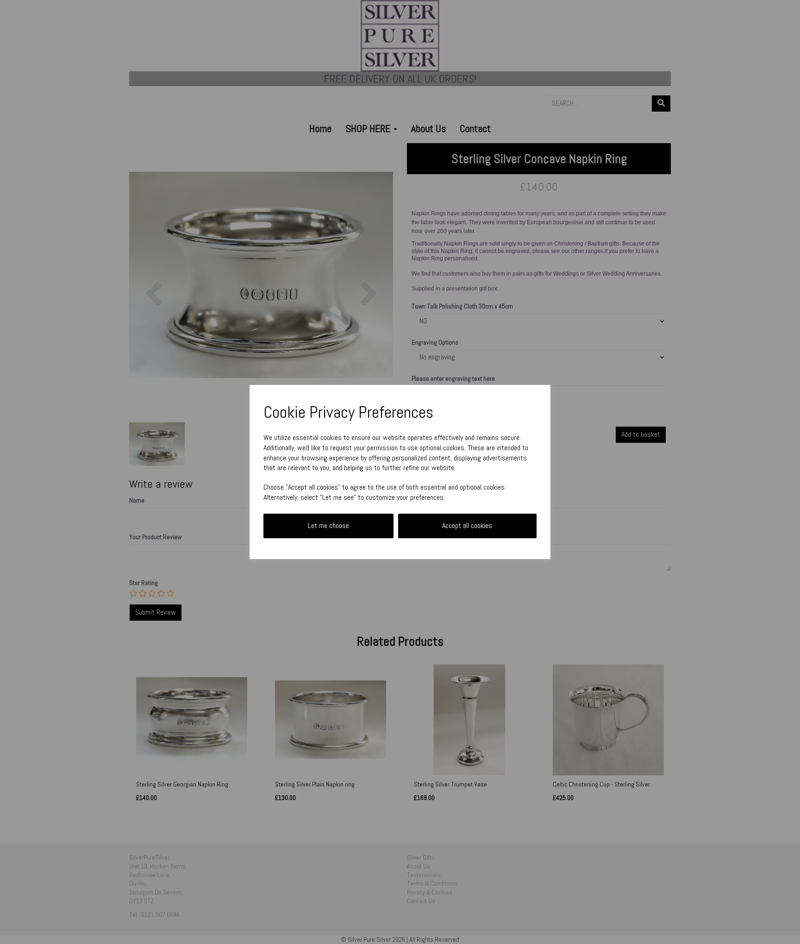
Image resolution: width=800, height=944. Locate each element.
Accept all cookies (467, 525)
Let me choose (328, 525)
